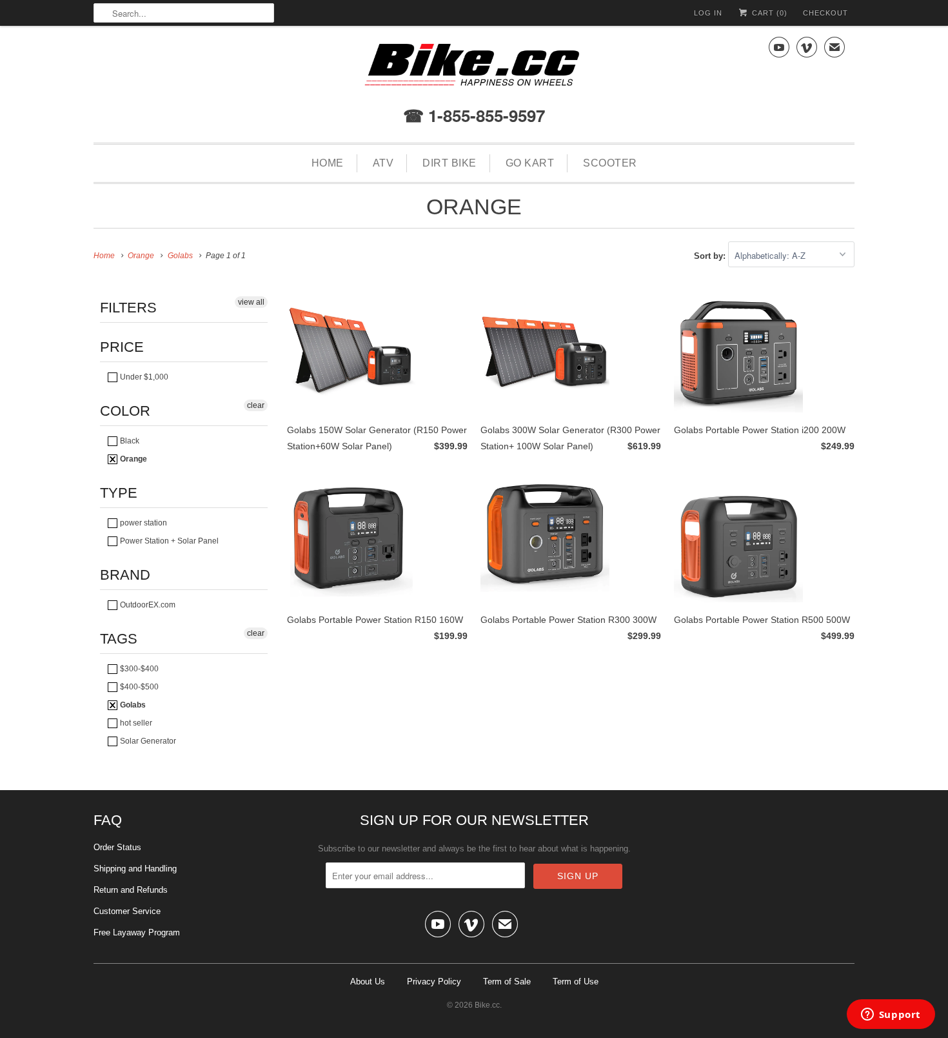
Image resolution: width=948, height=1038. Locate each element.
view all (251, 302)
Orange (474, 206)
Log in (708, 13)
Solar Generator (147, 741)
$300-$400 (138, 668)
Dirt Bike (449, 163)
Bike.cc (487, 1005)
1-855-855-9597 (484, 115)
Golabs (132, 704)
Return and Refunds (131, 890)
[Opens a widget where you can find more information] (890, 1015)
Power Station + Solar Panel (168, 540)
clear (255, 405)
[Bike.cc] (474, 68)
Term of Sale (507, 981)
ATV (383, 163)
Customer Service (127, 911)
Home (327, 163)
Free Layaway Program (137, 932)
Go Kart (530, 163)
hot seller (135, 723)
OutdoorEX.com (146, 604)
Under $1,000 (143, 377)
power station (142, 522)
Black (128, 440)
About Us (367, 981)
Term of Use (575, 981)
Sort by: (711, 256)
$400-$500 (138, 686)
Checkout (825, 13)
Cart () (768, 13)
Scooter (610, 163)
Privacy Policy (434, 981)
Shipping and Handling (135, 868)
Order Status (117, 847)
